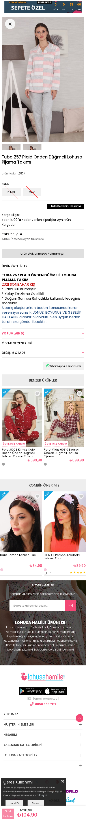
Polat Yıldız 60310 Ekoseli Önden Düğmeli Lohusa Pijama (61, 452)
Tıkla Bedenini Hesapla (65, 206)
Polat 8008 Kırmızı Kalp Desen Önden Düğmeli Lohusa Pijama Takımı (18, 452)
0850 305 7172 (45, 704)
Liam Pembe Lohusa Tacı (18, 555)
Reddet (35, 803)
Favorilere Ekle (37, 393)
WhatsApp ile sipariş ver (65, 366)
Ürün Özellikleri (15, 266)
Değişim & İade (13, 352)
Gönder (70, 605)
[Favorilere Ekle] (37, 496)
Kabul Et (14, 803)
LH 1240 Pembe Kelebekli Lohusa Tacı (62, 556)
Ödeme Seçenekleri (17, 343)
